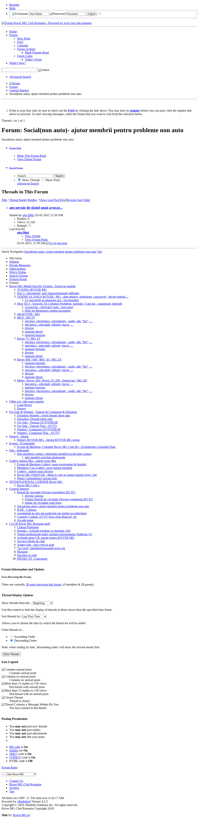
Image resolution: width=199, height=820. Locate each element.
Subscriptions (17, 268)
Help (12, 8)
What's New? (17, 63)
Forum (13, 35)
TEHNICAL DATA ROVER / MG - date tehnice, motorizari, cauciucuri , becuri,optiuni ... (72, 296)
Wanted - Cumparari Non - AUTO (38, 433)
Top (99, 251)
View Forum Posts (36, 239)
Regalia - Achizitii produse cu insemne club (43, 530)
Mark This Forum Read (31, 155)
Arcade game (25, 520)
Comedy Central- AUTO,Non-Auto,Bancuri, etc (47, 516)
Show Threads (30, 180)
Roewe (21, 408)
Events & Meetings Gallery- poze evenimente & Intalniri (51, 464)
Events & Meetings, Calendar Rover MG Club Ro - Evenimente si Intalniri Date (66, 447)
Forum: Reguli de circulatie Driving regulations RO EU (59, 499)
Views (43, 200)
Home (13, 31)
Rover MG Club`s (28, 485)
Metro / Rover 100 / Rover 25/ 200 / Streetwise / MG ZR (52, 380)
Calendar (22, 45)
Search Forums (18, 275)
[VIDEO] (15, 757)
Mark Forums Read (37, 52)
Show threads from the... (17, 603)
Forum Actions (26, 49)
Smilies (13, 750)
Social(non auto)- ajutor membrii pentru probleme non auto (53, 506)
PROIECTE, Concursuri (32, 558)
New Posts (23, 38)
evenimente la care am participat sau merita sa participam (51, 513)
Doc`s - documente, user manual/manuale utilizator (48, 293)
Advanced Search (20, 76)
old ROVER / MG (28, 314)
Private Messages (20, 265)
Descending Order (25, 640)
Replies (32, 200)
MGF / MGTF (26, 317)
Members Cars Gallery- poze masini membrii (44, 467)
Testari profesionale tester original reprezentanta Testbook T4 (54, 534)
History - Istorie (19, 436)
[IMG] (13, 754)
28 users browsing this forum (43, 584)
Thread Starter (18, 200)
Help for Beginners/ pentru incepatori (48, 310)
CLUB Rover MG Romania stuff (29, 523)
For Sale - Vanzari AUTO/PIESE (37, 422)
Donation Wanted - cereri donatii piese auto (43, 415)
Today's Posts (33, 59)
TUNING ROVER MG (32, 289)
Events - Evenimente (22, 443)
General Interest (19, 90)
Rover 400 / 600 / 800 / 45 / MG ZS (39, 359)
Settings (14, 261)
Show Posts (52, 180)
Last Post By (55, 200)
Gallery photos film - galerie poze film (32, 460)
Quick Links (24, 56)
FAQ (20, 42)
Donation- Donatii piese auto (34, 419)
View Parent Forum (29, 159)
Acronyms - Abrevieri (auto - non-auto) (49, 307)
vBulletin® (24, 801)
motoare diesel (34, 331)
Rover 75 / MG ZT (29, 338)
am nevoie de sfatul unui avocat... (36, 208)
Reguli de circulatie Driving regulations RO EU (46, 492)
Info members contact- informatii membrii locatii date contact (54, 454)
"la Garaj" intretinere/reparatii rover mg (41, 548)
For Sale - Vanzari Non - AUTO (37, 426)
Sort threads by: (11, 616)
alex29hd (28, 215)
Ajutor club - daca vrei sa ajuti (35, 544)
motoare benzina (35, 335)
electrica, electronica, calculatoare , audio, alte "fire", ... (58, 321)
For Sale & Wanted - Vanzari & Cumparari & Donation (43, 412)
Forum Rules (9, 767)
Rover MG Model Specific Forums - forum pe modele (42, 286)
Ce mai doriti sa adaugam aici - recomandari (52, 300)
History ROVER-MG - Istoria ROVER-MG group (48, 440)
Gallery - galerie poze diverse (35, 471)
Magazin (22, 551)
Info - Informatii (19, 450)
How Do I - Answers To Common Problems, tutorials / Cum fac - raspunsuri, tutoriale (69, 303)
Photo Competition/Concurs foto (37, 478)
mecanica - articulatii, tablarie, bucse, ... (49, 324)
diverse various (34, 495)
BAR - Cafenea (26, 509)
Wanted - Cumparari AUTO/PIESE (39, 429)
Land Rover (24, 405)
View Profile (32, 236)
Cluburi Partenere (28, 527)
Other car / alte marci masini (26, 401)
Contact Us (16, 781)
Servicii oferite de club (31, 541)
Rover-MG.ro (21, 815)
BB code (14, 747)
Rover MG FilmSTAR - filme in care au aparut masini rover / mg (57, 474)
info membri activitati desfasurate (45, 457)
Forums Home (18, 279)
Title (4, 200)
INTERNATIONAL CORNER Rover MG (36, 481)
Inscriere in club (27, 555)
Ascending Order (24, 636)
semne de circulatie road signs (43, 502)
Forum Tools (15, 148)
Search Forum (16, 168)
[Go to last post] (56, 243)
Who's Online (17, 272)
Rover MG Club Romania (25, 784)
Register (14, 4)
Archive (14, 788)
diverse (29, 328)
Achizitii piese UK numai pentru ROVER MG (45, 537)
